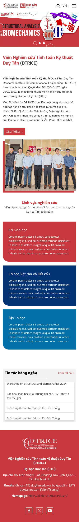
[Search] (58, 5)
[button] (35, 43)
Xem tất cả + (66, 373)
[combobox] (67, 6)
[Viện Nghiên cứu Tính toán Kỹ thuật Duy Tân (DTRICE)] (20, 5)
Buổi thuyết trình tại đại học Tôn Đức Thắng (33, 405)
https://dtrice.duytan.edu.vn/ (47, 496)
